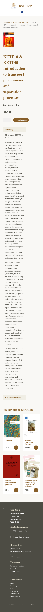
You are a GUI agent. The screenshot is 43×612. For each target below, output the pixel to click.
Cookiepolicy (15, 596)
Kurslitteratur (12, 22)
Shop (5, 22)
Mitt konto (14, 591)
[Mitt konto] (26, 13)
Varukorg (13, 586)
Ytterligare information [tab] (13, 397)
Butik (12, 583)
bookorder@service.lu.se (19, 537)
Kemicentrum (23, 22)
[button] (16, 447)
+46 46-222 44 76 (20, 531)
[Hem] (17, 13)
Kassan (12, 588)
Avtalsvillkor (14, 594)
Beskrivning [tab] (9, 129)
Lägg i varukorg (22, 120)
